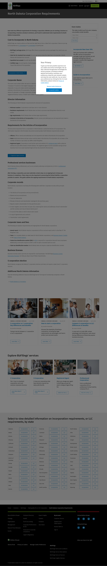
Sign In (56, 530)
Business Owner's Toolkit (60, 235)
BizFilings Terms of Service (57, 555)
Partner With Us (58, 526)
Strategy (10, 518)
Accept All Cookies (54, 90)
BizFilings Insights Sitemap (57, 558)
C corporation (22, 45)
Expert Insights (43, 515)
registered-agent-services (17, 155)
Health (25, 518)
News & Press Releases (14, 528)
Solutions (15, 508)
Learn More (77, 83)
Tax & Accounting (28, 521)
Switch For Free (62, 392)
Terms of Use (11, 544)
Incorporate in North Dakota (17, 73)
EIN (36, 240)
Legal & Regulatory (28, 535)
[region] (54, 75)
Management (11, 525)
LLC (33, 429)
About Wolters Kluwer (14, 515)
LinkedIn (88, 519)
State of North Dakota (20, 237)
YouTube (93, 519)
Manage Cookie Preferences (54, 86)
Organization (11, 521)
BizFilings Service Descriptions (58, 552)
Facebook (78, 519)
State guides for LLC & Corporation (37, 508)
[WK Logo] (14, 540)
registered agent (53, 143)
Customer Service (59, 518)
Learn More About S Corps (40, 392)
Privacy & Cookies (22, 544)
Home (9, 508)
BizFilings (23, 508)
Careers (41, 518)
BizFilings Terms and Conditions (58, 548)
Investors (41, 521)
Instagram (83, 519)
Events (9, 531)
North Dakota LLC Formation (18, 281)
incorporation (24, 429)
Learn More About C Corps (16, 392)
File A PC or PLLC (85, 392)
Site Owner (42, 525)
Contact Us (95, 5)
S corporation (31, 45)
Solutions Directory (28, 515)
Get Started (77, 65)
